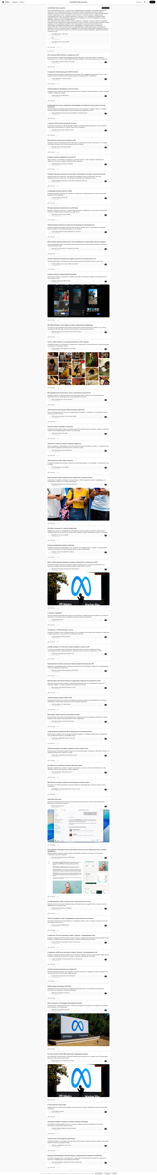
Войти (152, 2)
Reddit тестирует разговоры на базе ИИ (59, 986)
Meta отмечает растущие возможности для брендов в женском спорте (68, 782)
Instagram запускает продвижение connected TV (62, 157)
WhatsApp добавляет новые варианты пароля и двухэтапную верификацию (70, 325)
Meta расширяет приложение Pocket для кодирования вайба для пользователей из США (74, 680)
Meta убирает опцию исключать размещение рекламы (64, 714)
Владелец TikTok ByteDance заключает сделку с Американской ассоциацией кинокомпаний (75, 1155)
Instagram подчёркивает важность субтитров (61, 545)
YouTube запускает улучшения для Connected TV (62, 969)
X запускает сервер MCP (55, 613)
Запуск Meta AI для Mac (54, 799)
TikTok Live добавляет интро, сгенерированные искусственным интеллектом (70, 918)
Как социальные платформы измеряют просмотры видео (65, 765)
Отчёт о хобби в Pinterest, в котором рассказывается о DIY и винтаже (68, 342)
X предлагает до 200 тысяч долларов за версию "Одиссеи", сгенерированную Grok (72, 952)
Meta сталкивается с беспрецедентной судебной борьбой (65, 1003)
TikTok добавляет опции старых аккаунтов (60, 460)
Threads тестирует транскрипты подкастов (60, 426)
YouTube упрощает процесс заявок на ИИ (60, 697)
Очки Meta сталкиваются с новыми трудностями (62, 528)
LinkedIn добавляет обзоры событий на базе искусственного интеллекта (69, 901)
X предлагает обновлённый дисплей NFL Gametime (63, 72)
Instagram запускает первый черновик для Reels (62, 274)
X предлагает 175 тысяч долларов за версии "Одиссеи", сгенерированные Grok (71, 935)
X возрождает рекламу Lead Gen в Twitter (60, 191)
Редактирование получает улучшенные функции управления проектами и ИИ (71, 663)
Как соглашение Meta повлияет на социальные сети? (63, 55)
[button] (78, 61)
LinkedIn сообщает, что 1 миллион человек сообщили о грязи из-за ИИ (68, 647)
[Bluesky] (92, 1173)
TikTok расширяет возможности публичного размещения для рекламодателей (71, 225)
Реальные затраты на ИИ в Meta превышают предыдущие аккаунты (68, 1054)
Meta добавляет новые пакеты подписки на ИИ (62, 140)
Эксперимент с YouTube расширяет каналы (60, 630)
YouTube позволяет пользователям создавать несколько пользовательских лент (72, 258)
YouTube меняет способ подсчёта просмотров (61, 1138)
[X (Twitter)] (89, 1173)
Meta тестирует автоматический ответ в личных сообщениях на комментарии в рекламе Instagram (77, 241)
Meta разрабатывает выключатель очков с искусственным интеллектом (69, 392)
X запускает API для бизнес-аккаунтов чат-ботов (62, 123)
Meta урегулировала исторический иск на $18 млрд (63, 208)
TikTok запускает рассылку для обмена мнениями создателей (66, 409)
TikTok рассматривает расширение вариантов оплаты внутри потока (68, 748)
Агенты (22, 2)
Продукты (15, 2)
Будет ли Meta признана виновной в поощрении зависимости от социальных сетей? (73, 562)
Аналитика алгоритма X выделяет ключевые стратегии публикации (68, 1121)
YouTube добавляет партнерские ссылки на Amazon (63, 89)
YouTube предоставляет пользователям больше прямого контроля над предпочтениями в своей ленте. (75, 261)
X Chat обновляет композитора (57, 1104)
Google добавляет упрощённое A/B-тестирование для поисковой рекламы (70, 731)
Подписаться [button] (106, 8)
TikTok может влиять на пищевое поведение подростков (64, 443)
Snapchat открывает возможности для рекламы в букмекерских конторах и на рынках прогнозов (76, 174)
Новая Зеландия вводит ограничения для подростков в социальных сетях (70, 477)
